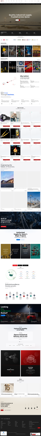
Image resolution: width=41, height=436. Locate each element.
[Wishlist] (34, 1)
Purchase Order (9, 422)
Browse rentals (3, 315)
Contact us (30, 374)
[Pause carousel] (18, 28)
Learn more (18, 239)
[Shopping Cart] (35, 1)
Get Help (34, 434)
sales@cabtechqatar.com (32, 424)
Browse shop (22, 239)
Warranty (12, 432)
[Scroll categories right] (39, 51)
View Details (5, 127)
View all (20, 382)
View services (38, 44)
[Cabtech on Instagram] (4, 418)
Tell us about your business (3, 434)
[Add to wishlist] (9, 112)
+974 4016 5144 (31, 423)
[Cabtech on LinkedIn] (9, 418)
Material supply (16, 422)
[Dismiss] (39, 433)
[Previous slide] (19, 28)
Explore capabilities (3, 226)
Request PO (37, 434)
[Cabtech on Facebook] (6, 418)
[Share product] (9, 113)
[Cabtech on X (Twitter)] (7, 418)
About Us (1, 422)
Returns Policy (9, 432)
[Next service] (23, 341)
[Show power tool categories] (10, 372)
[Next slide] (22, 28)
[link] (5, 120)
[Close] (6, 432)
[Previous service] (17, 341)
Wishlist (22, 422)
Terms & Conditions (15, 432)
